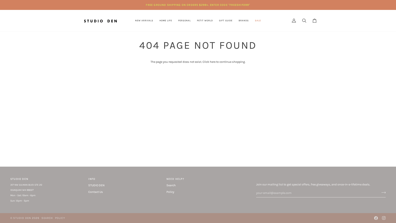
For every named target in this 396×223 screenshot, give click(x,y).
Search (171, 185)
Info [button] (91, 178)
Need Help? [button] (175, 178)
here (213, 62)
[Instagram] (384, 218)
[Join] (382, 192)
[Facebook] (376, 218)
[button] (165, 20)
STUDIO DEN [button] (19, 178)
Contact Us (95, 192)
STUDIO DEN (96, 185)
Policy (170, 192)
